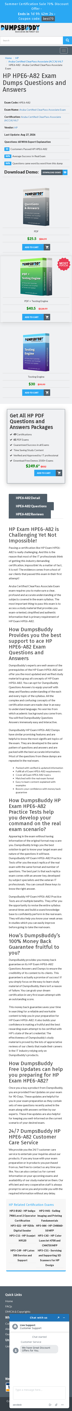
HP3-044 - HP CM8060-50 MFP (49, 1228)
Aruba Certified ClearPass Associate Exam (42, 109)
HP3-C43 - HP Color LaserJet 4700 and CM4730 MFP (50, 1240)
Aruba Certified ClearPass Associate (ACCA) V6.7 (35, 61)
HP (17, 57)
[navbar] (4, 49)
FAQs (8, 1306)
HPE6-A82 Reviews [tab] (30, 514)
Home (8, 57)
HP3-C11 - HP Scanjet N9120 (22, 1238)
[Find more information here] (39, 1361)
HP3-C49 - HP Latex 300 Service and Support (22, 1255)
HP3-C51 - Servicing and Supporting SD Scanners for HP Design (50, 1258)
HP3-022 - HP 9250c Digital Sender (22, 1228)
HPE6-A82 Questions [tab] (31, 506)
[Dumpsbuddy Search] (67, 40)
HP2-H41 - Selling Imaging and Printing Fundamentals (49, 1215)
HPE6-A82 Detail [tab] (28, 498)
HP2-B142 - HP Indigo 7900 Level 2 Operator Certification (22, 1215)
